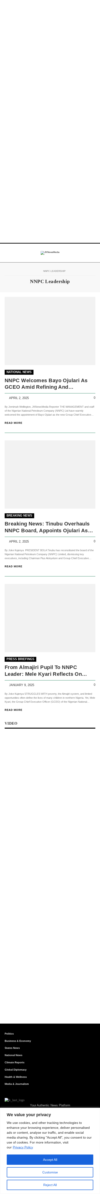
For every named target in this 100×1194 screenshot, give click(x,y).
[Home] (35, 271)
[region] (50, 1151)
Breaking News (19, 515)
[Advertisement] (50, 50)
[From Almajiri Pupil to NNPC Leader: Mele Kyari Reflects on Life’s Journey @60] (50, 618)
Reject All (50, 1185)
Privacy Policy (23, 1147)
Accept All (50, 1160)
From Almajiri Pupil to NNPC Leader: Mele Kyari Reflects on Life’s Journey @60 (43, 671)
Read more (13, 422)
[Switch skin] (84, 253)
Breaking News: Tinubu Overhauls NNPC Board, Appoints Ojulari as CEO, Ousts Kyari (47, 527)
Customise (50, 1172)
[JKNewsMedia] (50, 253)
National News (19, 372)
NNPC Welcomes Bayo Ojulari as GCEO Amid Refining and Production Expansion (46, 384)
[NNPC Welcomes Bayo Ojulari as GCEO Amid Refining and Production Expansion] (50, 331)
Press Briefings (20, 659)
